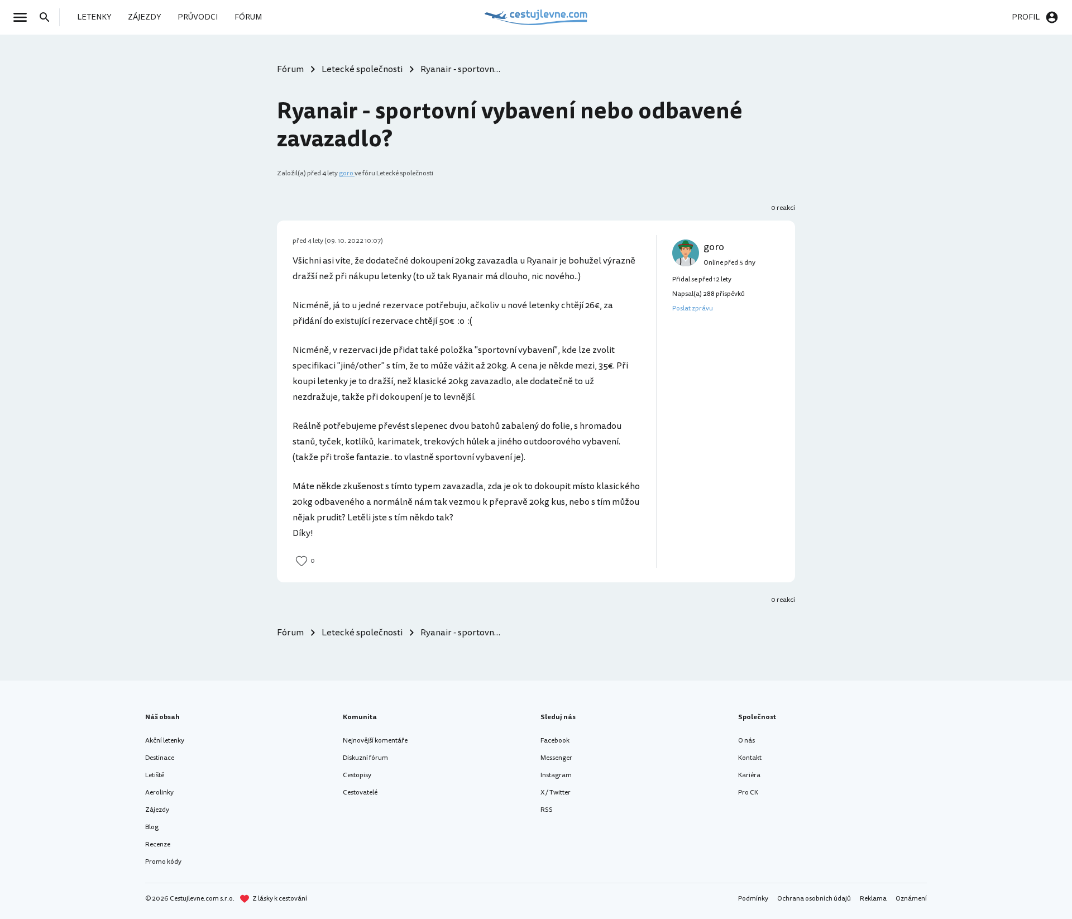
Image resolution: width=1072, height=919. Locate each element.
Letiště (154, 775)
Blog (152, 827)
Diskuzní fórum (365, 758)
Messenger (556, 758)
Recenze (157, 844)
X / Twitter (555, 792)
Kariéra (749, 775)
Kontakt (750, 758)
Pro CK (748, 792)
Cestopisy (357, 775)
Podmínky (753, 898)
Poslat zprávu (692, 308)
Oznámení (911, 898)
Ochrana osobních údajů (814, 898)
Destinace (159, 758)
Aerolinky (159, 792)
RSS (546, 810)
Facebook (555, 740)
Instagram (556, 775)
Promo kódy (163, 862)
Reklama (873, 898)
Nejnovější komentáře (375, 740)
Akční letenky (164, 740)
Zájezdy (157, 810)
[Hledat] (48, 17)
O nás (746, 740)
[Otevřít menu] (23, 17)
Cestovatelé (360, 792)
